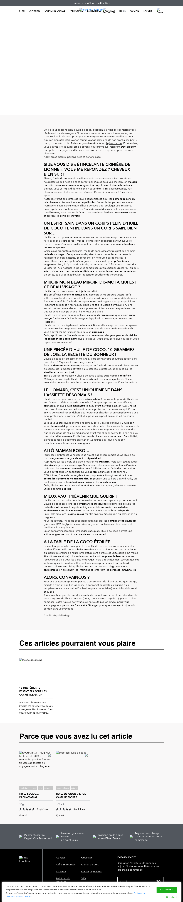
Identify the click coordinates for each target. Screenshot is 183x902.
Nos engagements (91, 871)
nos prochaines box (123, 140)
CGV (83, 878)
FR (120, 10)
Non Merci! (171, 897)
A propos (34, 10)
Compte (134, 10)
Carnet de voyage (54, 10)
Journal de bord (90, 864)
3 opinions (42, 809)
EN (124, 10)
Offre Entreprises (65, 864)
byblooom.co (114, 143)
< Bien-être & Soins (30, 25)
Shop (22, 10)
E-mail (123, 881)
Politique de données (63, 880)
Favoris (148, 10)
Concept (61, 871)
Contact (110, 10)
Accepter (167, 889)
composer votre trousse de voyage (64, 602)
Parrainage (76, 10)
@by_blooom (128, 146)
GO (158, 881)
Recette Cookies (23, 896)
